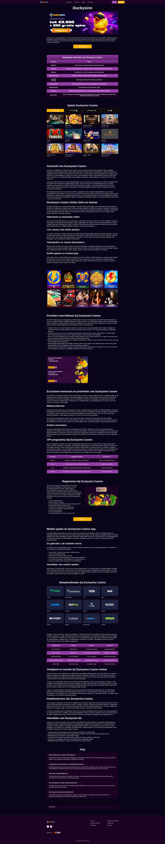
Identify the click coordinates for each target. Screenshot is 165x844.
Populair (54, 110)
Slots (108, 110)
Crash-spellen (90, 110)
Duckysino (109, 825)
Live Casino (72, 110)
